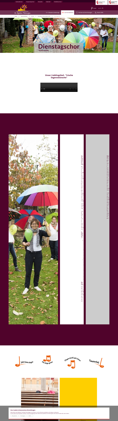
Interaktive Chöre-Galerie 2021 (44, 16)
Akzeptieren (14, 415)
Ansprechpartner (30, 1)
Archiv (32, 16)
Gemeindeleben (68, 12)
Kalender (48, 1)
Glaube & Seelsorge (53, 12)
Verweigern (22, 415)
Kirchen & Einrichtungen (85, 12)
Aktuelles (40, 1)
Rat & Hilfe (100, 12)
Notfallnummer (58, 1)
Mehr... (30, 415)
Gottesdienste (19, 1)
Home (16, 16)
